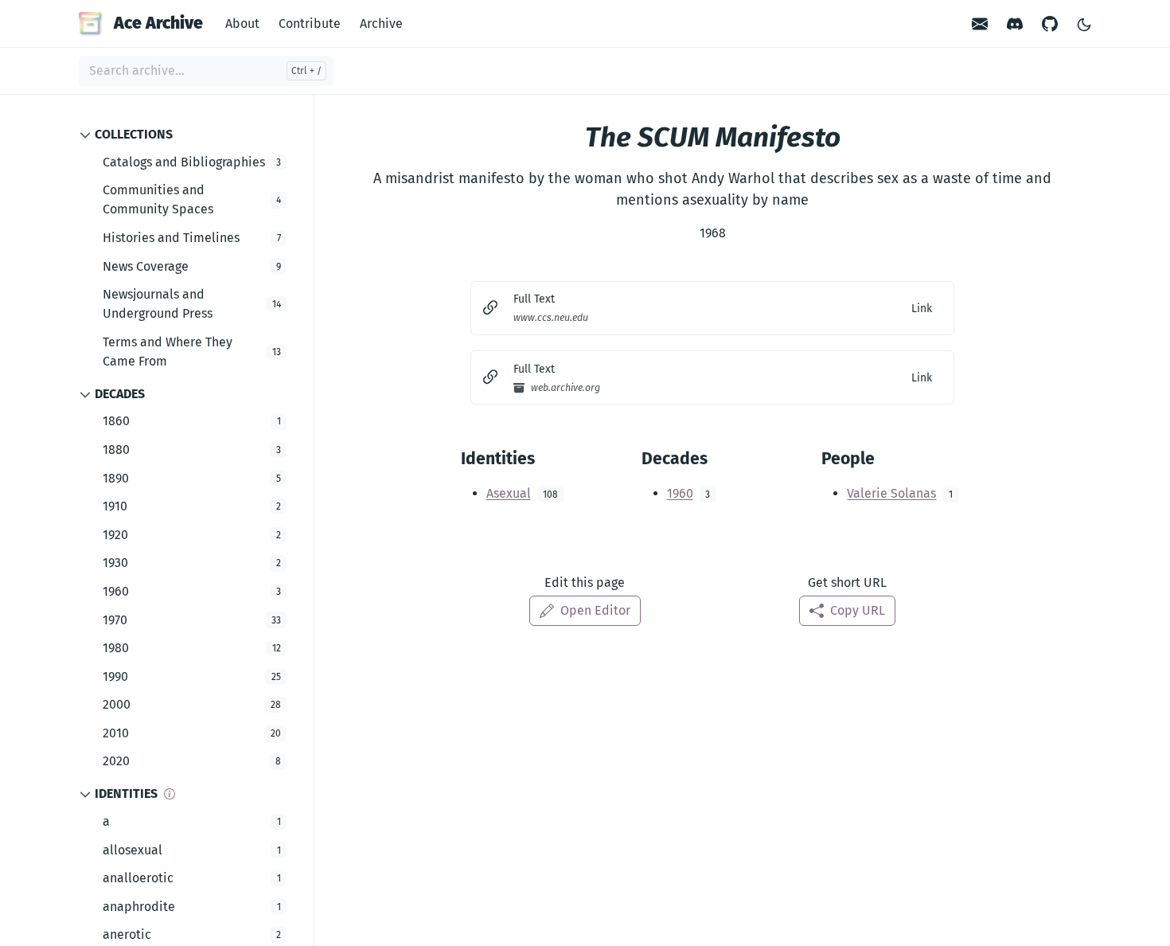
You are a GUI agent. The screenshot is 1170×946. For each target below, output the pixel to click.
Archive (381, 23)
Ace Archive (158, 23)
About (242, 23)
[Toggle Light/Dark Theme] (1084, 23)
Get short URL (847, 582)
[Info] (169, 793)
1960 (680, 493)
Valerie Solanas (891, 493)
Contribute (310, 23)
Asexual (508, 493)
